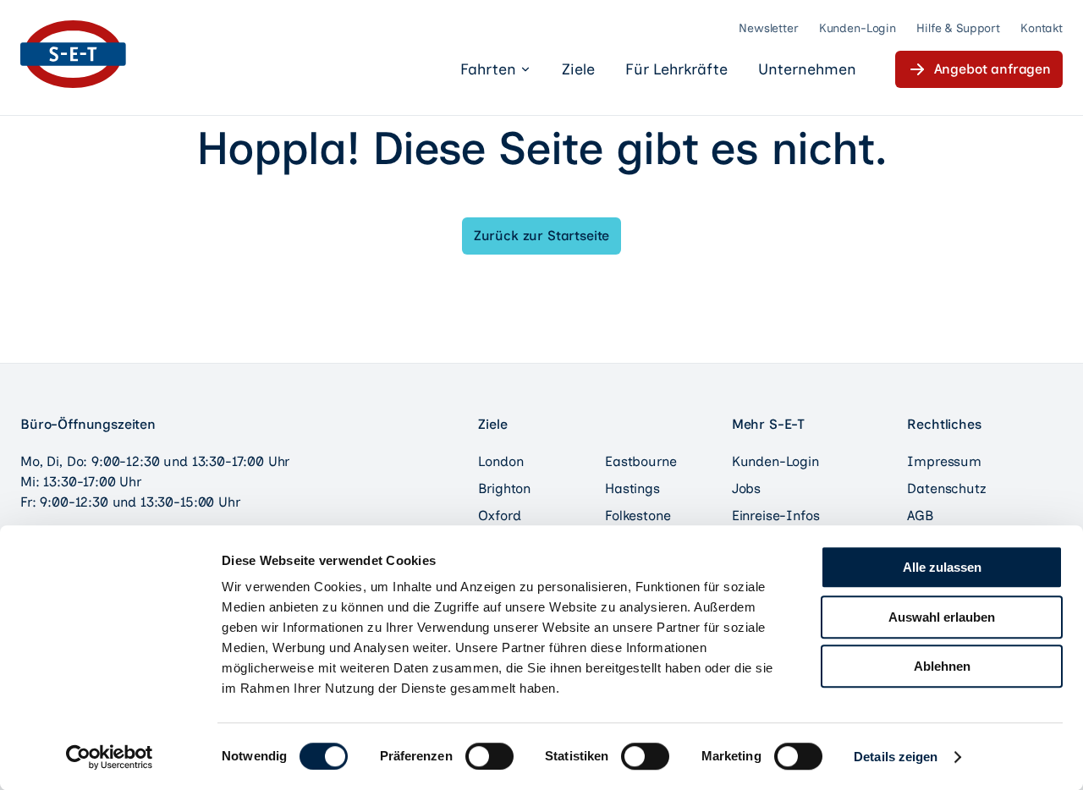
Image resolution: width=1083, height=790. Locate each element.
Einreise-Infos (776, 515)
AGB (920, 515)
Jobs (746, 488)
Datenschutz (946, 488)
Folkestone (637, 515)
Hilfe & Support (958, 28)
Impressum (944, 461)
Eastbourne (640, 461)
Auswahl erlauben (941, 617)
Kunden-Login (857, 28)
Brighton (504, 488)
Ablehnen (942, 666)
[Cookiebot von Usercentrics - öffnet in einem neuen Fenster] (110, 757)
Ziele (578, 69)
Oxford (499, 515)
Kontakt (1041, 28)
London (500, 461)
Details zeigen (895, 756)
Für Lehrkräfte (676, 69)
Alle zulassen (942, 567)
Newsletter (769, 28)
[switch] (489, 756)
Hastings (632, 488)
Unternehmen (807, 69)
